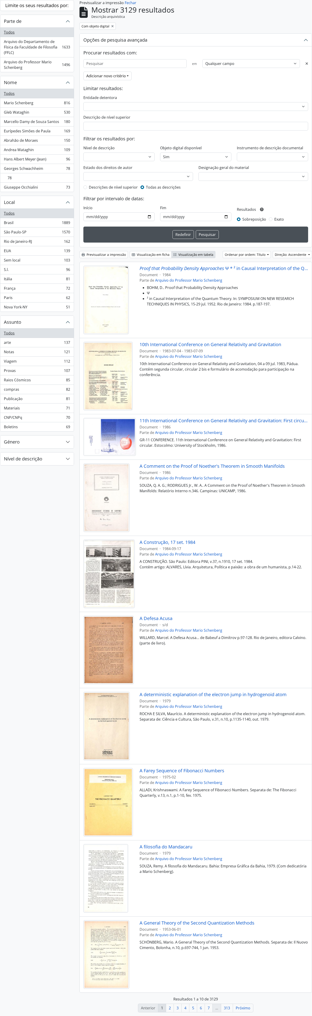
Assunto (12, 322)
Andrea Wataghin (37, 151)
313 (227, 1008)
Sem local (37, 261)
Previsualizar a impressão (106, 254)
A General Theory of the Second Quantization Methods (197, 923)
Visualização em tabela (195, 254)
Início (88, 207)
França (37, 289)
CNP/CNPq (37, 418)
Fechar (130, 2)
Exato (279, 219)
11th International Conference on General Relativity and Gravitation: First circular (224, 420)
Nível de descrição (23, 459)
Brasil (37, 223)
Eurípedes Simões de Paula (37, 132)
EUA (37, 252)
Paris (37, 298)
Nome (10, 82)
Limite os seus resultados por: (37, 5)
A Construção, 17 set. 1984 (167, 542)
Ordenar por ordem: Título (245, 254)
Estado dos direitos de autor (107, 167)
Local (9, 202)
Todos (9, 32)
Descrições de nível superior (113, 187)
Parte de (12, 21)
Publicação (37, 400)
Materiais (37, 409)
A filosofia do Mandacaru (166, 847)
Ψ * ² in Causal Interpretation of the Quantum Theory (224, 268)
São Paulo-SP (37, 233)
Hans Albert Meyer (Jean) (37, 160)
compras (37, 390)
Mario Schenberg (37, 104)
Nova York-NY (37, 308)
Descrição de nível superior (106, 117)
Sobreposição (254, 219)
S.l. (37, 270)
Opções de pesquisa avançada (115, 40)
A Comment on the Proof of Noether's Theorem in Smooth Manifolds (212, 466)
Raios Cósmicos (37, 381)
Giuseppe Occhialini (37, 188)
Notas (37, 353)
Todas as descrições (163, 187)
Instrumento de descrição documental (270, 147)
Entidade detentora (100, 97)
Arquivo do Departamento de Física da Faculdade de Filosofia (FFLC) (37, 47)
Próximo (243, 1008)
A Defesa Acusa (156, 618)
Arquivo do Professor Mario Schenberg (37, 64)
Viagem (37, 362)
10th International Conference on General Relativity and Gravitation (210, 344)
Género (12, 442)
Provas (37, 371)
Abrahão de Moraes (37, 141)
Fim (163, 207)
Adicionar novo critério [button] (106, 75)
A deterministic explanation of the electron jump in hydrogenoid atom (213, 694)
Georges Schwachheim (37, 169)
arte (37, 343)
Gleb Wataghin (37, 113)
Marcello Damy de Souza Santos (37, 122)
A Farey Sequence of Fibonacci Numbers (182, 770)
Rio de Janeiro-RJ (37, 242)
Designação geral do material (223, 167)
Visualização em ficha (152, 254)
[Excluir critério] (306, 63)
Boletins (37, 427)
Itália (37, 280)
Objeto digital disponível (181, 147)
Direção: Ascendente (291, 254)
